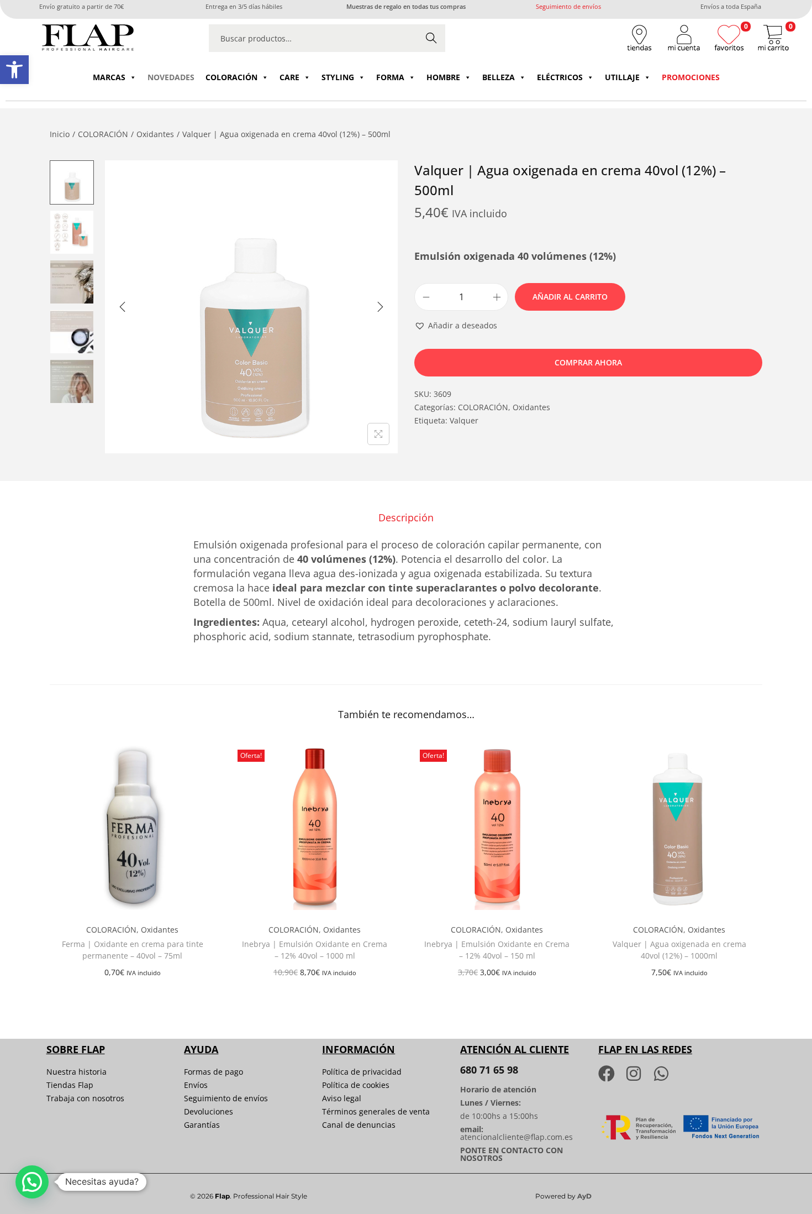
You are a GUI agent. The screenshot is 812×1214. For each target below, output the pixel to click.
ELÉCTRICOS (560, 77)
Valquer (464, 420)
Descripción (406, 517)
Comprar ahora (588, 362)
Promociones (691, 77)
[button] (14, 69)
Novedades (170, 77)
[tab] (406, 517)
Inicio (60, 134)
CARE (289, 77)
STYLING (337, 77)
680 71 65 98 (489, 1069)
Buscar (431, 38)
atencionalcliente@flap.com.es (516, 1137)
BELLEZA (498, 77)
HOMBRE (443, 77)
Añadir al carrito (570, 296)
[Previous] (122, 307)
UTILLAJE (622, 77)
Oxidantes (155, 134)
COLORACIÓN (231, 77)
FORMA (390, 77)
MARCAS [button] (109, 77)
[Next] (380, 307)
